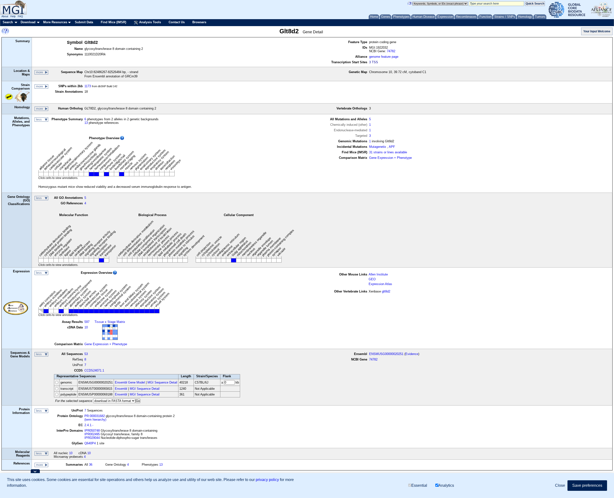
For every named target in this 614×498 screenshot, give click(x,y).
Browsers (199, 22)
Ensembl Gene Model (130, 382)
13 (86, 123)
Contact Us (177, 22)
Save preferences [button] (587, 485)
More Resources (55, 22)
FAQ (20, 16)
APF (392, 147)
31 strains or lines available (388, 152)
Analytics (446, 485)
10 (86, 327)
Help (13, 16)
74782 (391, 51)
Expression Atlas (380, 284)
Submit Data (84, 22)
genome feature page (383, 56)
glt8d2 (386, 291)
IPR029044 (92, 438)
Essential (419, 485)
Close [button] (560, 485)
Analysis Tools (149, 22)
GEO (372, 279)
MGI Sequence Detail (162, 382)
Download (28, 22)
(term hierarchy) (95, 419)
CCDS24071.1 (94, 370)
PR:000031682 (94, 416)
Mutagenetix (377, 147)
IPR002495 (92, 434)
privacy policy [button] (267, 480)
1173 (87, 86)
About (4, 16)
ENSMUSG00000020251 (386, 354)
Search (8, 22)
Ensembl (121, 388)
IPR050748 (92, 430)
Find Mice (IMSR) (113, 22)
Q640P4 (90, 443)
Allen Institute (378, 274)
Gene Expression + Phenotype (390, 158)
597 (86, 322)
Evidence (411, 354)
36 (90, 464)
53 (86, 354)
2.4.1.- (88, 425)
